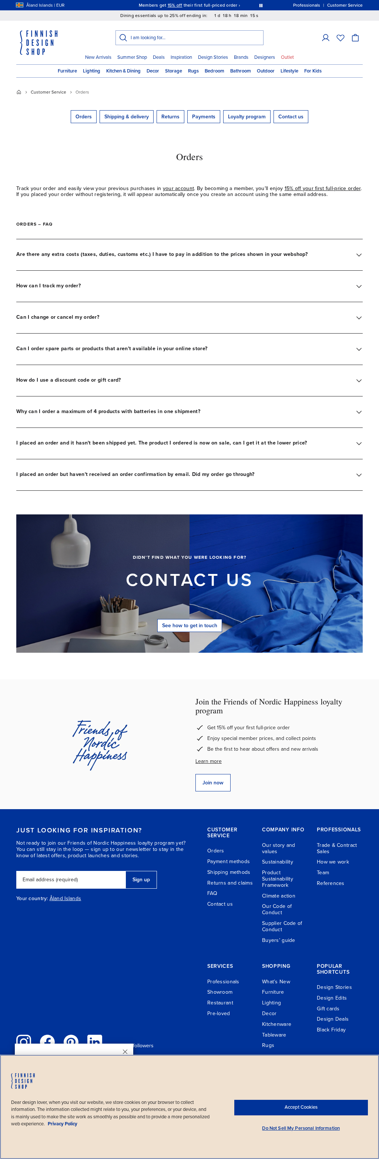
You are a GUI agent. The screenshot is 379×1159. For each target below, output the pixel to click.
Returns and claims (230, 883)
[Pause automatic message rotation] (261, 5)
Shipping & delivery (126, 117)
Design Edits (332, 998)
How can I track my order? (48, 286)
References (331, 883)
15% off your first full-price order (323, 188)
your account (178, 188)
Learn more (208, 761)
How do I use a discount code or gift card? (68, 380)
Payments (203, 117)
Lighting (91, 71)
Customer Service (48, 92)
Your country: (32, 899)
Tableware (274, 1035)
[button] (325, 37)
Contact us (290, 117)
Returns (170, 117)
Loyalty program (247, 117)
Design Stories (213, 57)
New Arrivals (98, 57)
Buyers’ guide (278, 940)
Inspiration (181, 57)
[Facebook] (47, 1042)
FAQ (212, 893)
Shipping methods (228, 872)
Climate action (278, 896)
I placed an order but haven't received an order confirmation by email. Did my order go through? (135, 474)
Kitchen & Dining (123, 71)
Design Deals (333, 1019)
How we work (333, 862)
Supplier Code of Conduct (282, 926)
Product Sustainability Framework (277, 878)
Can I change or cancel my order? (57, 317)
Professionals (223, 982)
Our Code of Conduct (277, 909)
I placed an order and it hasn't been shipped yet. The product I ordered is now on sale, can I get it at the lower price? (161, 443)
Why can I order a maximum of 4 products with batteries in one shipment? (108, 411)
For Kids (313, 71)
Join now (213, 783)
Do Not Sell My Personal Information (301, 1128)
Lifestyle (289, 71)
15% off (175, 5)
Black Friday (331, 1030)
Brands (241, 57)
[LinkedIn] (94, 1042)
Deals (159, 57)
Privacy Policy (62, 1124)
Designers (264, 57)
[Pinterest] (71, 1042)
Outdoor (266, 71)
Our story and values (278, 848)
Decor (153, 71)
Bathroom (240, 71)
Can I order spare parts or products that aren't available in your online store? (111, 348)
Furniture (67, 71)
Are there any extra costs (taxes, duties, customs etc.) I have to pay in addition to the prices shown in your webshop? (162, 254)
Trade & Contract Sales (337, 848)
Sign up (141, 879)
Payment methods (228, 861)
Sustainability (277, 862)
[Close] (125, 1052)
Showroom (219, 992)
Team (323, 872)
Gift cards (328, 1009)
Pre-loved (218, 1013)
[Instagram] (23, 1042)
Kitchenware (276, 1024)
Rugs (193, 71)
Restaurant (220, 1003)
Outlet (287, 57)
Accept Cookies (301, 1107)
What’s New (276, 982)
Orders (84, 117)
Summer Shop (132, 57)
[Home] (18, 92)
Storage (173, 71)
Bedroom (214, 71)
